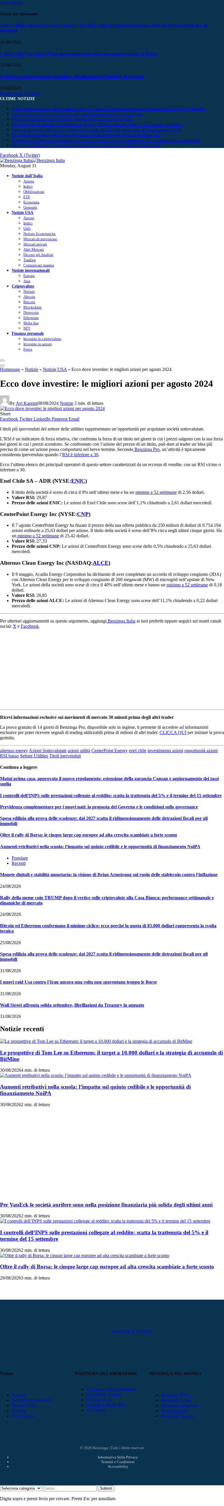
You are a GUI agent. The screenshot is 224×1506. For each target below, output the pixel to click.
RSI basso (9, 755)
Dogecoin (31, 312)
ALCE (100, 563)
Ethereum (30, 318)
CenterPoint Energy (109, 750)
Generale (30, 207)
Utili (27, 228)
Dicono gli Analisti (38, 254)
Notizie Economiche (39, 233)
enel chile (137, 750)
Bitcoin (29, 302)
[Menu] (2, 360)
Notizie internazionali (31, 270)
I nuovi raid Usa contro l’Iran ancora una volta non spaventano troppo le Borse (78, 53)
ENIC (78, 481)
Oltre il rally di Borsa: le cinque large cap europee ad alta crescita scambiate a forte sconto (86, 145)
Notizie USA (22, 212)
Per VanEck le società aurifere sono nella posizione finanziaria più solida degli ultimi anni (86, 135)
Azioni (28, 181)
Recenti (19, 863)
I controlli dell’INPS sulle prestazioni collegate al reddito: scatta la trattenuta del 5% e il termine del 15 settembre (106, 140)
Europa (29, 275)
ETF (26, 197)
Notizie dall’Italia (27, 175)
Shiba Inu (30, 323)
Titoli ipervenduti (65, 755)
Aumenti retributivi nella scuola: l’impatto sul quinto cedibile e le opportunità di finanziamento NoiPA (96, 130)
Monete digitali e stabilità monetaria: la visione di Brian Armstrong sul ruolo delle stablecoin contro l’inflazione (109, 874)
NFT (26, 328)
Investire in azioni (37, 344)
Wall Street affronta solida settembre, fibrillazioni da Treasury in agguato (72, 76)
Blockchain (32, 307)
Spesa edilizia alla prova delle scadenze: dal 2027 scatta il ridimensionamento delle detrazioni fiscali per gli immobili (108, 109)
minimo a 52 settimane (156, 492)
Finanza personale (28, 333)
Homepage (10, 369)
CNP (83, 514)
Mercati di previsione (40, 239)
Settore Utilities (34, 755)
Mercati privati (35, 244)
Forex (27, 349)
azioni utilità (79, 750)
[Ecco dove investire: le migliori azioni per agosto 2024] (52, 408)
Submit (106, 1488)
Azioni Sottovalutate (47, 750)
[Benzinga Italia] (32, 160)
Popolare (20, 857)
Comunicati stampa (38, 265)
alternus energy (14, 750)
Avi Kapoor (27, 403)
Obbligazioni (33, 191)
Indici (28, 186)
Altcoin (29, 296)
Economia (31, 202)
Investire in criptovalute (42, 339)
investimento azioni (165, 750)
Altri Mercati (33, 249)
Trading (29, 260)
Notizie (29, 291)
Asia (26, 281)
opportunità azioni (201, 750)
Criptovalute (23, 286)
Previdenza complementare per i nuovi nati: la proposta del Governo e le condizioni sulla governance (99, 806)
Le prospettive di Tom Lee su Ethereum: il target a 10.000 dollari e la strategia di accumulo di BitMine (97, 124)
